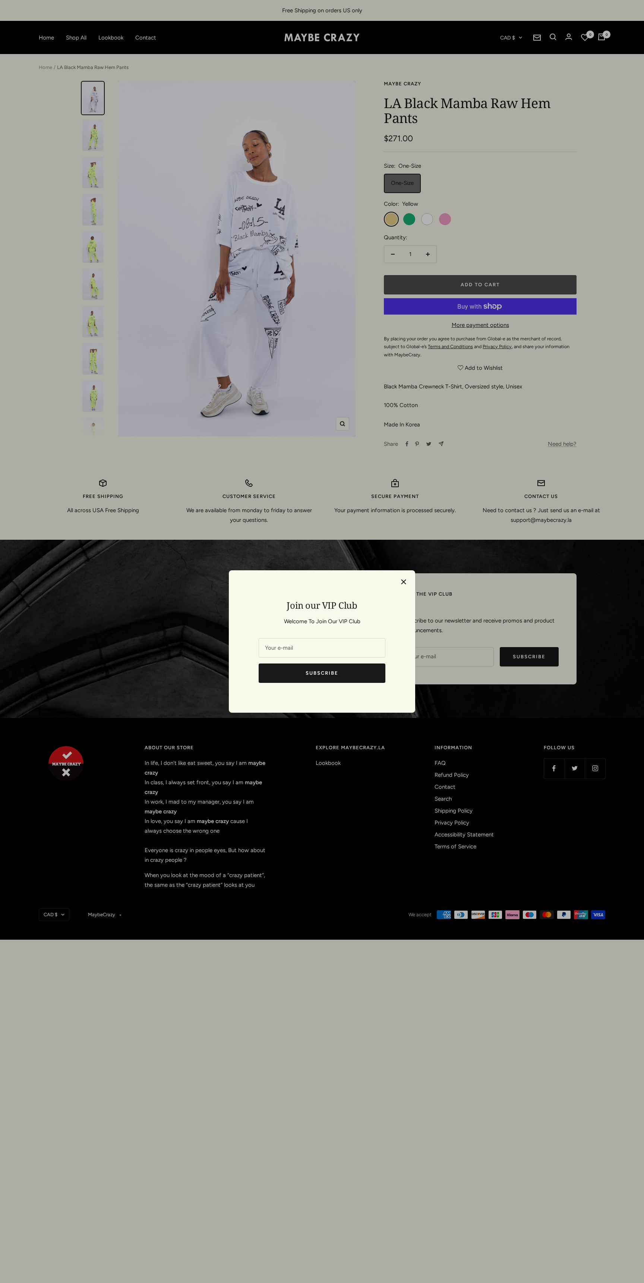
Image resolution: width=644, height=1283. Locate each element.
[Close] (403, 581)
